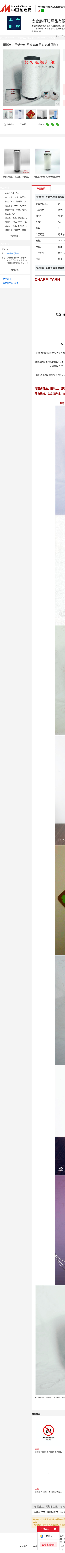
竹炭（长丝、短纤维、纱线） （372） (21, 201)
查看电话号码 (13, 253)
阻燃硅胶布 (39, 1512)
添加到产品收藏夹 (10, 283)
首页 (58, 36)
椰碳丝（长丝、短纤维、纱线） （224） (22, 218)
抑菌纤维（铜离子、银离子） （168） (21, 230)
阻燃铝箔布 (52, 1512)
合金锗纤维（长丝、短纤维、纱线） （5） (23, 209)
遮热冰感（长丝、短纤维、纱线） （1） (22, 205)
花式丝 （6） (10, 214)
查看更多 (15, 236)
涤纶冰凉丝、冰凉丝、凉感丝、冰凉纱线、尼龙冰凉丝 (26, 176)
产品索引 (7, 279)
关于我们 (23, 1546)
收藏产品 (10, 124)
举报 (24, 124)
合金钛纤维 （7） (12, 193)
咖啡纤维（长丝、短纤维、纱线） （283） (23, 197)
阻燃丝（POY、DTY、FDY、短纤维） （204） (24, 222)
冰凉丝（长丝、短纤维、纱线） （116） (22, 226)
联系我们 (37, 1546)
